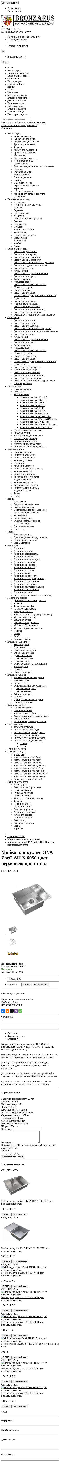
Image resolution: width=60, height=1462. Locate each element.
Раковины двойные (24, 556)
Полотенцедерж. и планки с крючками (34, 166)
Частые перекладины (25, 235)
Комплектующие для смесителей (31, 773)
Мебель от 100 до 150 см (26, 622)
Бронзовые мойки (23, 707)
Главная (5, 122)
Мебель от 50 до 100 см (26, 625)
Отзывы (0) (13, 1038)
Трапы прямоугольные (25, 540)
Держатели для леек (24, 652)
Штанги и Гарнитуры (25, 356)
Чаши (16, 496)
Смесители (13, 317)
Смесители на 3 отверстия (27, 259)
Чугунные (19, 529)
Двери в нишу (21, 683)
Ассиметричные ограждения (29, 677)
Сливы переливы (23, 817)
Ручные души (21, 270)
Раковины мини (22, 573)
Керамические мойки (25, 713)
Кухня (23, 746)
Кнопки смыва (21, 394)
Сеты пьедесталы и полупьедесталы (32, 595)
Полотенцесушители (18, 199)
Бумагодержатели (23, 136)
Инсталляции (14, 386)
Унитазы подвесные (24, 457)
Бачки (17, 493)
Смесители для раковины (27, 257)
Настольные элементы (25, 158)
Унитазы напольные (24, 455)
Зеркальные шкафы (24, 606)
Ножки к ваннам (22, 804)
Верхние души (21, 644)
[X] (12, 1011)
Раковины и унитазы (24, 812)
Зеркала (18, 147)
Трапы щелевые (22, 542)
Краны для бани (22, 279)
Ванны (11, 499)
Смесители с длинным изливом (30, 265)
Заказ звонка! (23, 37)
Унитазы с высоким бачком (28, 468)
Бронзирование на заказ (13, 125)
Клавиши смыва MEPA (32, 402)
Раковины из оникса (24, 567)
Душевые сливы (22, 795)
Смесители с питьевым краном (30, 284)
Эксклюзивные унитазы (26, 477)
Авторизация (14, 11)
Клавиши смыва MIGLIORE (35, 422)
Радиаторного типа (24, 229)
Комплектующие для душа (27, 762)
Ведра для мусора (23, 183)
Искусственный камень (26, 512)
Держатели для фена (24, 139)
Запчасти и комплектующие (28, 798)
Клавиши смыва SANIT (32, 405)
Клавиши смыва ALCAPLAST (36, 427)
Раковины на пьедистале (26, 581)
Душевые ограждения (25, 688)
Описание (12, 1033)
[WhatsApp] (20, 1011)
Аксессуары (13, 133)
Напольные (20, 240)
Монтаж (41, 122)
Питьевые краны (22, 281)
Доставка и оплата (26, 122)
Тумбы (17, 636)
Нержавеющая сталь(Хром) (28, 204)
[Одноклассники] (7, 1011)
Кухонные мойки (16, 705)
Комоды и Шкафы (23, 611)
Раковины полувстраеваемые (29, 586)
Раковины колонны (24, 570)
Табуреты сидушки (24, 191)
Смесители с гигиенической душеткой (34, 262)
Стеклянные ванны (24, 526)
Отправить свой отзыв (12, 1157)
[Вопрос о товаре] (2, 1020)
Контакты (32, 125)
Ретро (17, 246)
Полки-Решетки (22, 163)
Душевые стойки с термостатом (30, 663)
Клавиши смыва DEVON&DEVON (38, 419)
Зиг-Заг (17, 243)
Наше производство (17, 782)
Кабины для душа (23, 694)
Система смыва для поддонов (29, 732)
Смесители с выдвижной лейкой (31, 273)
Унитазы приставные (25, 474)
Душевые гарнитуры (18, 641)
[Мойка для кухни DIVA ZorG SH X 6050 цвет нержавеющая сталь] (32, 923)
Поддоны (18, 696)
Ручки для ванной (23, 815)
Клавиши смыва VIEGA (32, 411)
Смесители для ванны (25, 251)
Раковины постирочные (26, 589)
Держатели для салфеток (26, 185)
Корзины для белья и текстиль (29, 194)
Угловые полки (22, 174)
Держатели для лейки (25, 301)
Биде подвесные (22, 479)
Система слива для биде (26, 729)
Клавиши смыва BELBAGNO (35, 416)
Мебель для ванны (17, 597)
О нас (13, 122)
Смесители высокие (24, 268)
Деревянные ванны (24, 507)
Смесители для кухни (25, 254)
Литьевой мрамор (23, 518)
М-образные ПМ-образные (28, 218)
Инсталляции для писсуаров (28, 435)
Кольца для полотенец (25, 150)
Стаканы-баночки (23, 172)
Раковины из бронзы (24, 562)
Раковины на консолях (25, 575)
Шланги (18, 669)
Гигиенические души (25, 650)
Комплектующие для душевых (30, 765)
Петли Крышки (22, 806)
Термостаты (20, 298)
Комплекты (20, 391)
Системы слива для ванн (27, 735)
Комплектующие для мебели (29, 768)
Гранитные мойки (23, 710)
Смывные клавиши (24, 823)
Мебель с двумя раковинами (28, 628)
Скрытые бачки (22, 433)
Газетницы (19, 196)
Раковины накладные (25, 584)
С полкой (18, 226)
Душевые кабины (16, 674)
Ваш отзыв (7, 1142)
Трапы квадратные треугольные (30, 537)
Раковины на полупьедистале (29, 578)
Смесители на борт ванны (27, 312)
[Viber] (16, 1011)
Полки (17, 633)
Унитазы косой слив (24, 482)
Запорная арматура (23, 727)
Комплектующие (22, 534)
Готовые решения (23, 177)
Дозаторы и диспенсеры (26, 141)
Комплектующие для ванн (27, 760)
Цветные (18, 207)
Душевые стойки (22, 661)
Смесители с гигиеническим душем (32, 328)
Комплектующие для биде (27, 757)
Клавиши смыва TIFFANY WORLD (39, 424)
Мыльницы (20, 155)
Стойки (18, 180)
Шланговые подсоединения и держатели (35, 295)
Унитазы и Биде (15, 449)
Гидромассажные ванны (26, 504)
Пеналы (18, 630)
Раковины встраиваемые (26, 553)
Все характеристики (11, 1005)
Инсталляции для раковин (27, 444)
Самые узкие (20, 237)
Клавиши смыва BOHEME (34, 413)
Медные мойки (22, 718)
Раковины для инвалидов (27, 559)
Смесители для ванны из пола (29, 309)
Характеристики (16, 1036)
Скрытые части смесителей (28, 779)
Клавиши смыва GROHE (33, 400)
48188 (4, 1411)
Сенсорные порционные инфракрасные (34, 314)
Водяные (18, 210)
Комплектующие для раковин (29, 771)
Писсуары (19, 463)
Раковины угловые (23, 592)
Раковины (12, 545)
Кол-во (11, 984)
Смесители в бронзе (17, 248)
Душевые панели (23, 655)
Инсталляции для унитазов (28, 430)
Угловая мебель (22, 639)
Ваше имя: (6, 1129)
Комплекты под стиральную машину (33, 614)
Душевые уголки (22, 691)
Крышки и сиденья (24, 466)
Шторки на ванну (23, 702)
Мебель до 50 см (22, 619)
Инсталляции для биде (25, 438)
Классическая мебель (25, 608)
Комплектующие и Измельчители (31, 716)
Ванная (23, 743)
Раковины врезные (23, 551)
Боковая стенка (21, 680)
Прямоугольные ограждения (28, 699)
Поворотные (20, 224)
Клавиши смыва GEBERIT (34, 397)
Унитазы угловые (23, 460)
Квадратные (20, 232)
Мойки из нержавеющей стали (30, 721)
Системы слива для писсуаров (29, 738)
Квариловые (20, 515)
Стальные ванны (22, 523)
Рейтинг (5, 1150)
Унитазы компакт (23, 471)
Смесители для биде (24, 292)
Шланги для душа (23, 287)
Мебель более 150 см (24, 617)
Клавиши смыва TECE (32, 408)
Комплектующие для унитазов (30, 776)
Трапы (10, 531)
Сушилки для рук (16, 749)
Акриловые (20, 501)
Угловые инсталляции (25, 441)
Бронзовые (19, 202)
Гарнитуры (19, 647)
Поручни (18, 169)
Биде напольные (22, 490)
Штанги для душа (23, 290)
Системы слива (15, 724)
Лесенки (18, 221)
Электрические (22, 213)
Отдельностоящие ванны (27, 520)
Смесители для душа (24, 276)
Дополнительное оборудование (30, 446)
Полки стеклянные (23, 161)
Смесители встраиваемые (27, 306)
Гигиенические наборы (26, 303)
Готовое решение (23, 383)
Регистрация (14, 8)
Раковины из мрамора (25, 564)
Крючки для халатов (24, 152)
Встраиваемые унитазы (26, 485)
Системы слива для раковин (28, 740)
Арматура (19, 215)
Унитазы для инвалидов (26, 488)
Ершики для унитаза (24, 144)
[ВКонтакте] (3, 1011)
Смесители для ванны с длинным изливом (36, 331)
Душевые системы (23, 658)
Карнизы (18, 188)
